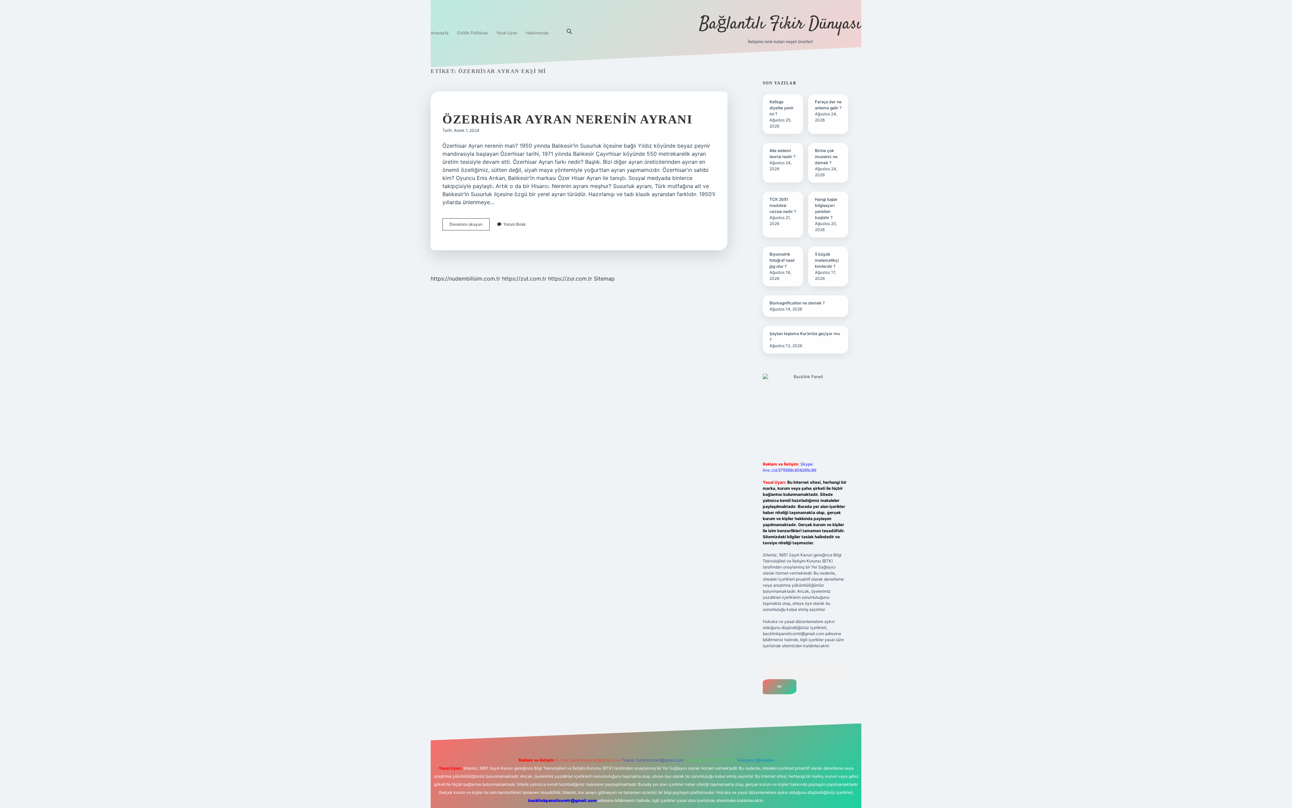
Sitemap (604, 278)
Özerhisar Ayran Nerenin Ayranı (567, 119)
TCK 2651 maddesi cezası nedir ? (782, 205)
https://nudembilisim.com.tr (465, 278)
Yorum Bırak (514, 224)
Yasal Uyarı (506, 32)
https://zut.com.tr (524, 278)
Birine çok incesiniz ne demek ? (826, 156)
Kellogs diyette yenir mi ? (781, 107)
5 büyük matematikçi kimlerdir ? (827, 260)
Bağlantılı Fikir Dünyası (780, 24)
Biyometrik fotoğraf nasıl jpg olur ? (781, 260)
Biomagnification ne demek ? (797, 302)
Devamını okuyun (470, 225)
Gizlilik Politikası (472, 32)
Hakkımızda (537, 32)
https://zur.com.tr (570, 278)
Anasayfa (439, 32)
